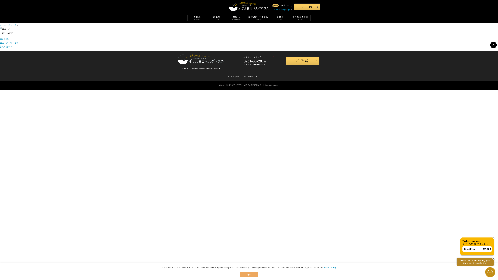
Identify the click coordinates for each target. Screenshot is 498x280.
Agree (249, 274)
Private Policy (329, 267)
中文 (289, 5)
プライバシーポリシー (250, 77)
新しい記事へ (6, 46)
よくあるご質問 (233, 77)
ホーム (3, 25)
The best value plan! (469, 238)
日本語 (275, 5)
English (282, 5)
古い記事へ (5, 39)
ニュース (12, 25)
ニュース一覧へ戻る (9, 43)
